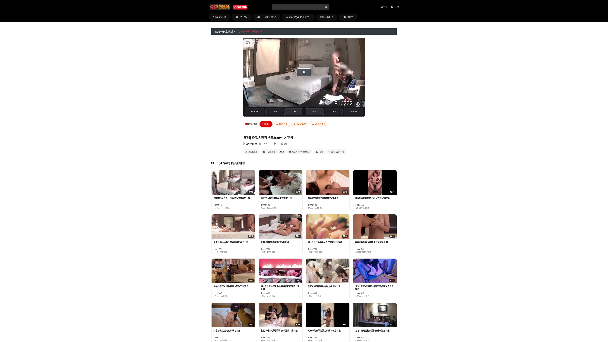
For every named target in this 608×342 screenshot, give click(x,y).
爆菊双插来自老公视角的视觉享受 (323, 198)
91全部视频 (219, 17)
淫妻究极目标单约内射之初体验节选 (324, 286)
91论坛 (243, 17)
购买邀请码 (326, 17)
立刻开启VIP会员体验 (250, 31)
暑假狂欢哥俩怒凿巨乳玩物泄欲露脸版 (372, 198)
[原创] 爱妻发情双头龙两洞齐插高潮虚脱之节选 (374, 287)
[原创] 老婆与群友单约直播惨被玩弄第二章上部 (280, 287)
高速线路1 (301, 124)
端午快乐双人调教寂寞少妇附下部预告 (230, 286)
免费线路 (266, 124)
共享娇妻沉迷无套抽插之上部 (226, 330)
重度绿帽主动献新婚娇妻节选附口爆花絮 (279, 330)
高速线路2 (320, 124)
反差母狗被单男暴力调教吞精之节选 (324, 330)
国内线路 (283, 124)
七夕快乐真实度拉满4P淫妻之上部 (276, 198)
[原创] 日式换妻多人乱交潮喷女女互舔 (325, 242)
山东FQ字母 (251, 143)
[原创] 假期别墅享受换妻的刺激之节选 (372, 330)
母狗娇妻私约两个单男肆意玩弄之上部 (230, 242)
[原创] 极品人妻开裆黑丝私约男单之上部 (231, 198)
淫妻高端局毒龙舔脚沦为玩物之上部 (371, 242)
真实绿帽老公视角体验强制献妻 (275, 242)
